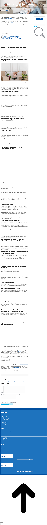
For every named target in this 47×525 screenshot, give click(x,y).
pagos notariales (20, 351)
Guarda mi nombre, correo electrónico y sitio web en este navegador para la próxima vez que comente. (13, 399)
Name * (2, 394)
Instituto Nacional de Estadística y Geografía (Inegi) (20, 26)
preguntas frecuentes (17, 367)
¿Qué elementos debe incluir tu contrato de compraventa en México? (14, 381)
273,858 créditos (3, 28)
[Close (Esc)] (0, 522)
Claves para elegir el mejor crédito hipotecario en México (10, 37)
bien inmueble (10, 51)
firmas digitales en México (18, 358)
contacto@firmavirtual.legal (4, 460)
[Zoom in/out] (2, 522)
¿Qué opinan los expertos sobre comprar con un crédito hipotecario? (11, 39)
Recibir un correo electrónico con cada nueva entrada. (9, 402)
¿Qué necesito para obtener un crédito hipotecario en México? (10, 36)
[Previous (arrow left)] (0, 524)
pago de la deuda (12, 127)
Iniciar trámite (40, 18)
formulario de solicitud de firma (24, 364)
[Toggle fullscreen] (1, 522)
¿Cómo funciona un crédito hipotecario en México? (9, 35)
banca (7, 27)
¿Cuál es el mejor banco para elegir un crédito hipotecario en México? (11, 38)
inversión (12, 22)
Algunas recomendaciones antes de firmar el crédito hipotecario (11, 41)
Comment (2, 392)
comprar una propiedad (9, 18)
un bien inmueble (5, 20)
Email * (19, 394)
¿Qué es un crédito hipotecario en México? (8, 34)
